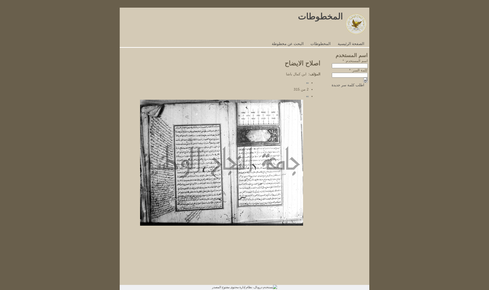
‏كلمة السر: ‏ (358, 70)
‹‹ (307, 83)
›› (307, 96)
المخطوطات (320, 16)
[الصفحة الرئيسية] (356, 33)
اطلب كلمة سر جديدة (348, 85)
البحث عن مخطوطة (288, 44)
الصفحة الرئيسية (351, 44)
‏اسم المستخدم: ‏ (355, 61)
